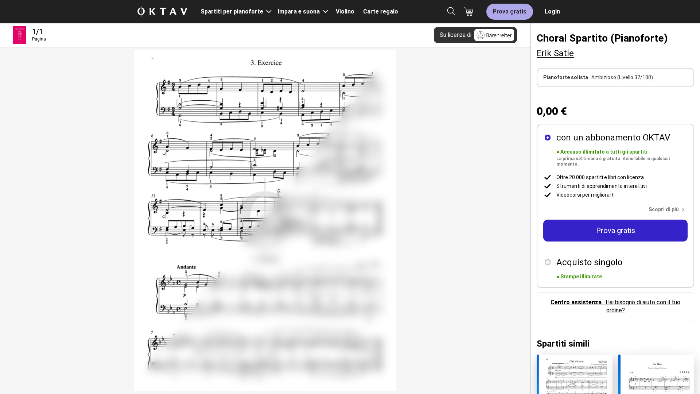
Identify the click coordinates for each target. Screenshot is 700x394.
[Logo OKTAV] (162, 11)
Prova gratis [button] (615, 230)
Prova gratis (509, 11)
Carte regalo (380, 11)
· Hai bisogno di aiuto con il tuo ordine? (615, 306)
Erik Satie (555, 53)
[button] (668, 209)
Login (552, 11)
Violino (345, 11)
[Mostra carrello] (469, 11)
